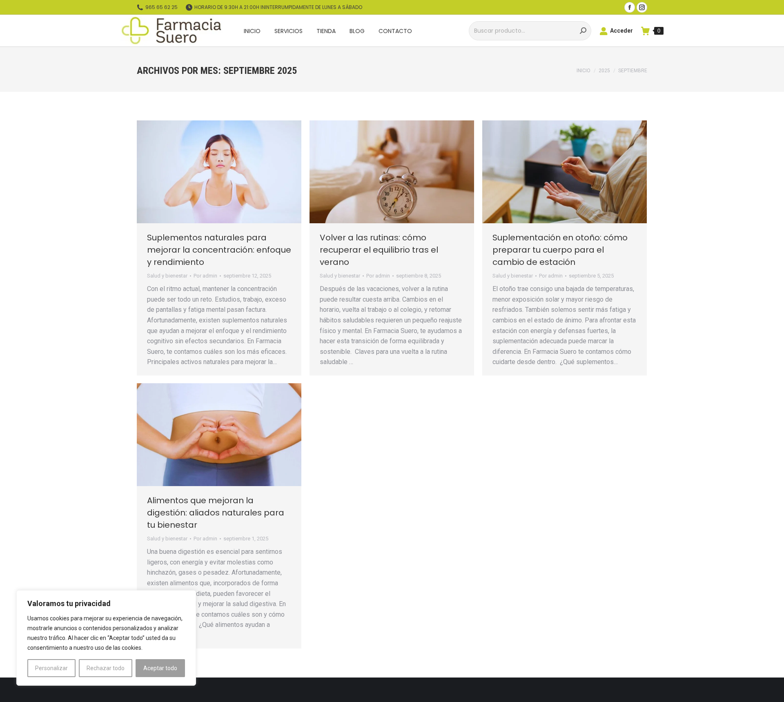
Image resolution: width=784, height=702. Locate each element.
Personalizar (51, 668)
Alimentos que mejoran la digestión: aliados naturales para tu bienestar (215, 513)
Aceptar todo (160, 668)
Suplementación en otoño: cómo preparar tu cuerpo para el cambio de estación (560, 250)
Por (205, 276)
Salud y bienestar (167, 276)
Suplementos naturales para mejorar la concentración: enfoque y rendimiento (219, 250)
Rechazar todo (106, 668)
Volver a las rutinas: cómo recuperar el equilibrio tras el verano (379, 250)
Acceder (621, 30)
